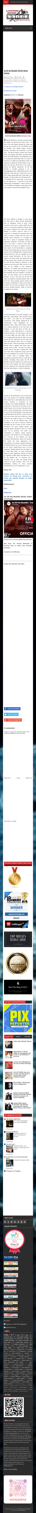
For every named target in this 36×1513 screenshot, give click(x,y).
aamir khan (7, 1342)
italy (27, 1338)
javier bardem (21, 1378)
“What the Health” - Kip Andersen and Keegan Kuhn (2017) (21, 1147)
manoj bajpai (8, 1347)
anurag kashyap (9, 1338)
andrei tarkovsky (20, 1373)
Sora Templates (21, 1510)
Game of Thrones (23, 1340)
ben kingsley (15, 1367)
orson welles (26, 1382)
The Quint (28, 1437)
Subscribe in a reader (10, 821)
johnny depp (26, 1371)
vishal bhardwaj (16, 1353)
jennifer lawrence (25, 1356)
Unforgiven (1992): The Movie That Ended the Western (20, 1135)
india (12, 81)
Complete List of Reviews (12, 552)
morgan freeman (15, 1382)
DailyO (15, 1437)
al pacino (14, 1356)
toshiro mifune (26, 1360)
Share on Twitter (13, 714)
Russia (6, 1356)
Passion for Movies (12, 1131)
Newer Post (7, 778)
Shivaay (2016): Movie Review (23, 539)
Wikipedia (7, 492)
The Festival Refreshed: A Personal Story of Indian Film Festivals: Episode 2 (18, 545)
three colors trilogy (13, 1391)
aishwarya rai (17, 78)
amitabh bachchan (9, 1340)
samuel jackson (8, 1383)
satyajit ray (16, 1360)
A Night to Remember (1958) (21, 1160)
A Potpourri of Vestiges (13, 1171)
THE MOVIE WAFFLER (13, 1119)
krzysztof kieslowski (18, 1380)
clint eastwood (26, 1367)
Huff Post (13, 1435)
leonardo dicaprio (19, 1364)
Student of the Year (18, 146)
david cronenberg (20, 1383)
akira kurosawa (24, 1346)
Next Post (7, 543)
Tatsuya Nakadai (15, 1376)
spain (12, 1349)
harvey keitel (15, 1371)
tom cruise (13, 1351)
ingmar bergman (9, 1378)
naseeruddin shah (9, 1355)
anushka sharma (8, 80)
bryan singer (26, 1376)
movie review (24, 81)
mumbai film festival (22, 1342)
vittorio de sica (23, 1391)
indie (27, 1335)
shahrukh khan (7, 83)
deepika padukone (19, 1344)
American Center (8, 1373)
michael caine (20, 1358)
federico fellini (19, 1369)
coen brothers (8, 1369)
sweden (6, 1376)
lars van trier (23, 1385)
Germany (7, 1344)
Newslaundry (21, 1437)
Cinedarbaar (22, 1351)
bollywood (15, 80)
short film (20, 1338)
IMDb (5, 488)
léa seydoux (26, 1374)
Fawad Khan (7, 81)
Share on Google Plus (14, 720)
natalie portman (23, 1387)
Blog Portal (7, 1321)
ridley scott (20, 1347)
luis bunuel (13, 1387)
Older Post (29, 778)
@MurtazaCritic (8, 1466)
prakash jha (21, 1349)
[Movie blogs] (15, 888)
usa (18, 1335)
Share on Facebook (14, 708)
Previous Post (8, 539)
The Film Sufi (10, 1144)
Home (18, 778)
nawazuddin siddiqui (23, 1337)
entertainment (22, 80)
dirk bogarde (15, 1374)
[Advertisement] (18, 50)
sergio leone (20, 1355)
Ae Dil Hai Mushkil (8, 78)
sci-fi (13, 1346)
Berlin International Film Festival (14, 1362)
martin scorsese (8, 1358)
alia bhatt (23, 78)
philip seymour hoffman (21, 1389)
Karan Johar (17, 81)
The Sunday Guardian (12, 1433)
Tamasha (22, 422)
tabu (28, 1355)
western (27, 1353)
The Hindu (28, 1431)
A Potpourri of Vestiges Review (13, 86)
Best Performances (18, 1365)
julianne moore (14, 1385)
